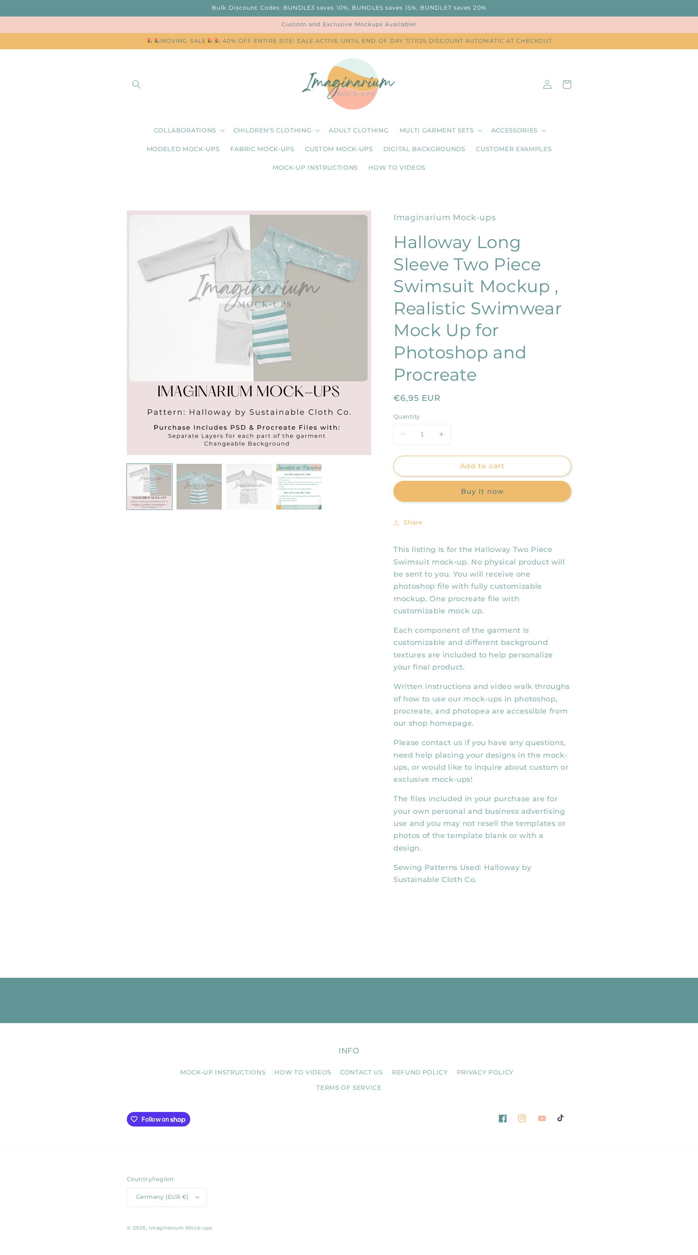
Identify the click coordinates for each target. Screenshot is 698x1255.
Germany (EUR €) (162, 1196)
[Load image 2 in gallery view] (199, 486)
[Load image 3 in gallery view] (248, 486)
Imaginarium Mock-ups (180, 1228)
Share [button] (413, 522)
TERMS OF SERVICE (349, 1087)
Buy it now (482, 491)
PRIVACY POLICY (485, 1072)
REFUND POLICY (420, 1072)
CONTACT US (361, 1072)
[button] (136, 84)
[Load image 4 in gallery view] (299, 486)
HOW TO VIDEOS (302, 1072)
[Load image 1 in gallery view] (149, 486)
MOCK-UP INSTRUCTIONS (222, 1072)
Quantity (406, 416)
